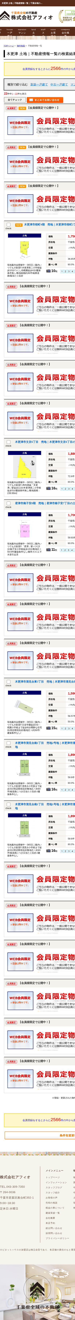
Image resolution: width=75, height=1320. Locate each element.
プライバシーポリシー (57, 1238)
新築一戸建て (39, 84)
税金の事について (55, 1208)
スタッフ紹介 (53, 1192)
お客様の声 (53, 34)
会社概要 (65, 32)
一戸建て (10, 32)
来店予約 (50, 1223)
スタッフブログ (54, 1187)
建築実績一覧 (53, 1213)
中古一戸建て (59, 84)
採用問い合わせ (54, 1233)
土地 (33, 32)
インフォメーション (56, 1182)
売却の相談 (52, 1203)
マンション (22, 32)
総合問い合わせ (54, 1228)
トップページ (53, 1177)
